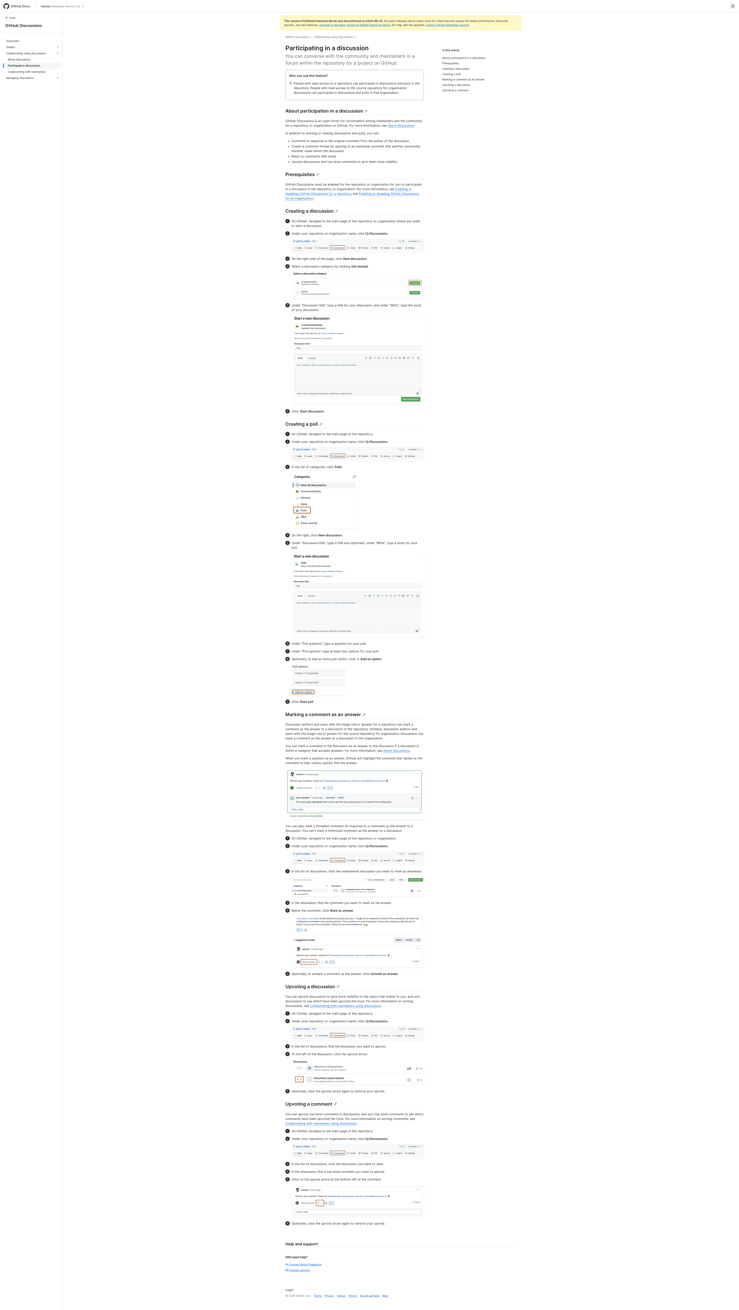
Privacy (329, 1295)
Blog (385, 1295)
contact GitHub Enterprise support (447, 25)
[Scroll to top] (730, 1301)
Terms (318, 1295)
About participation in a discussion (324, 111)
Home (12, 17)
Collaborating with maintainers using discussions (345, 1006)
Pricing (352, 1295)
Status (341, 1295)
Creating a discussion (309, 211)
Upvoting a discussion (310, 986)
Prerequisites (300, 174)
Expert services (370, 1295)
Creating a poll (301, 424)
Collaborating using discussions (333, 36)
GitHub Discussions (23, 25)
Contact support (299, 1270)
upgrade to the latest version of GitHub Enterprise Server (354, 25)
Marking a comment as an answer (323, 714)
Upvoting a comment (308, 1104)
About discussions (401, 125)
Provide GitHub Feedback (305, 1264)
